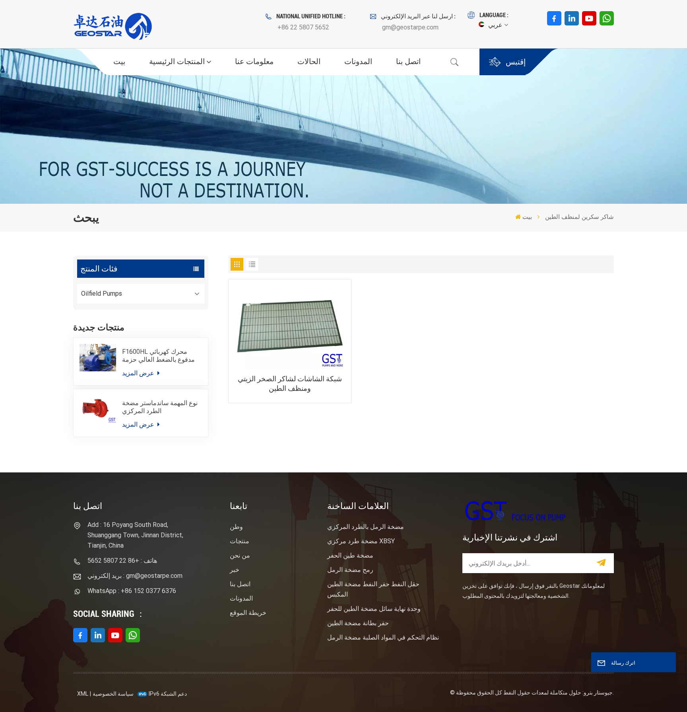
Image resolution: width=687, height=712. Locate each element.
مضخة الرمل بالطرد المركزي (365, 527)
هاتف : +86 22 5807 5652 (122, 560)
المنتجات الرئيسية (177, 61)
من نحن (240, 555)
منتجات (239, 541)
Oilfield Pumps (101, 293)
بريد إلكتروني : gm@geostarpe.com (134, 575)
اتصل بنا (408, 61)
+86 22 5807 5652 (303, 27)
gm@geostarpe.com (410, 27)
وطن (236, 527)
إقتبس (516, 61)
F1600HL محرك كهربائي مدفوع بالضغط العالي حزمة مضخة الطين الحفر (158, 356)
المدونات (358, 61)
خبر (234, 570)
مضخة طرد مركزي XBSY (361, 541)
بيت (119, 61)
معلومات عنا (254, 61)
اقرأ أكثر (290, 436)
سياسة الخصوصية (113, 694)
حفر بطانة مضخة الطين (358, 623)
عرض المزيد (139, 373)
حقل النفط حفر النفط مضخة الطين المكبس (373, 589)
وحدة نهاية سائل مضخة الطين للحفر (374, 609)
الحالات (308, 61)
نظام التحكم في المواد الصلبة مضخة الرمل (383, 637)
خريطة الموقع (248, 612)
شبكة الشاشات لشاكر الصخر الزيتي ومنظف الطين (290, 383)
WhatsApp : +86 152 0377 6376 (131, 591)
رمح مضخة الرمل (350, 570)
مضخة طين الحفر (350, 555)
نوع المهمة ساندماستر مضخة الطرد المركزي (160, 407)
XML (82, 694)
